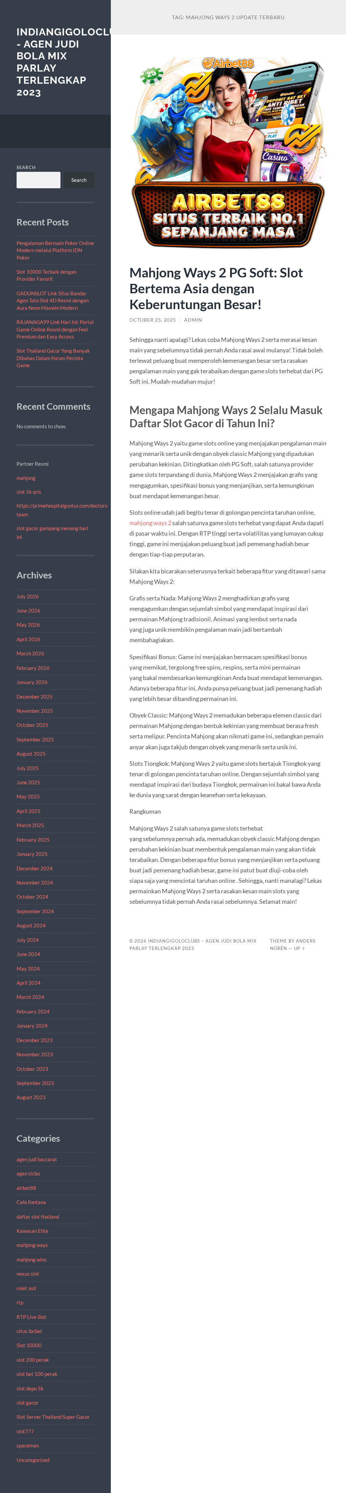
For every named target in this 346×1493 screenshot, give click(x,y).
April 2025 (29, 811)
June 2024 (28, 954)
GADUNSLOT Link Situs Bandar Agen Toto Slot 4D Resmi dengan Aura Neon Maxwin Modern (53, 300)
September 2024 (35, 911)
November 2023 (35, 1054)
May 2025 (28, 796)
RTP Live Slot (31, 1317)
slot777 (25, 1431)
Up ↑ (299, 948)
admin (193, 320)
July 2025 (28, 768)
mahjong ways (32, 1245)
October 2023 (32, 1069)
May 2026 (28, 625)
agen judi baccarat (37, 1159)
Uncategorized (33, 1460)
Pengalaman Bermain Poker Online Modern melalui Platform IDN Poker (55, 250)
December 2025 (35, 697)
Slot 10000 (29, 1345)
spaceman (28, 1445)
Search (26, 167)
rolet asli (26, 1288)
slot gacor (28, 1403)
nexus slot (28, 1274)
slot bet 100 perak (37, 1374)
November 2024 (35, 882)
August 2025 (31, 754)
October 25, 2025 (152, 320)
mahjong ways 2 (150, 522)
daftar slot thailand (38, 1217)
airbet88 (26, 1188)
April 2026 (29, 639)
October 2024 (32, 897)
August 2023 (31, 1097)
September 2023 (35, 1083)
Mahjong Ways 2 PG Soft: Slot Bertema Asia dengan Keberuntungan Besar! (216, 288)
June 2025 (28, 782)
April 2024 (29, 983)
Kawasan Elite (32, 1231)
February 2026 (33, 668)
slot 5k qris (29, 492)
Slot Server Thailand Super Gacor (53, 1417)
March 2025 (30, 825)
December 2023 (35, 1040)
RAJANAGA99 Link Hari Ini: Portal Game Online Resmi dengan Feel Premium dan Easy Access (55, 329)
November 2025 (35, 711)
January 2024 (32, 1026)
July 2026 (28, 596)
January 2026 (32, 682)
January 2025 (32, 854)
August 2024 (31, 925)
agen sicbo (28, 1173)
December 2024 (35, 868)
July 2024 (28, 940)
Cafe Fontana (31, 1202)
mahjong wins (32, 1259)
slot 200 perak (33, 1360)
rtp (20, 1302)
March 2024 (30, 997)
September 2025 (35, 739)
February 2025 (33, 840)
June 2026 (28, 610)
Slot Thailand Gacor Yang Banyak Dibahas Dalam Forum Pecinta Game (53, 358)
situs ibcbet (29, 1331)
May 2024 (28, 969)
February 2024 (33, 1011)
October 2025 (32, 725)
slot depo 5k (30, 1388)
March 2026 (30, 653)
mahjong (26, 478)
